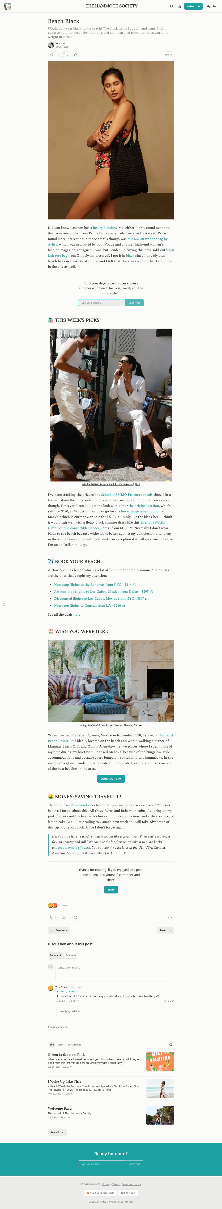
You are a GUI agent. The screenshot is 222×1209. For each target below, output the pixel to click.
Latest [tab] (61, 1044)
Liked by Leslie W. (67, 991)
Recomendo (80, 805)
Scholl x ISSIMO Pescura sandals (127, 494)
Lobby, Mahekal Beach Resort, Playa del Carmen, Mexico (111, 725)
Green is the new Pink (66, 1054)
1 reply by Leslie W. (69, 1011)
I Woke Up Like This (64, 1081)
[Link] (43, 320)
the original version (144, 505)
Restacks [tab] (71, 955)
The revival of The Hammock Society (69, 1113)
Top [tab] (52, 1044)
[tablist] (63, 955)
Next (163, 930)
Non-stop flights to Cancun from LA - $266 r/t (89, 605)
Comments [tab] (56, 955)
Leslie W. (61, 43)
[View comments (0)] (81, 1071)
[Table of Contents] (3, 604)
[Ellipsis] (172, 987)
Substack (94, 1201)
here (77, 614)
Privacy (106, 1184)
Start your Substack (102, 1193)
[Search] (171, 6)
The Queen (62, 987)
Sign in (211, 6)
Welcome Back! (60, 1108)
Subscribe (193, 6)
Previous (61, 930)
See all (55, 1132)
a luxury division (102, 227)
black (130, 255)
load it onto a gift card (74, 847)
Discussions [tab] (74, 1044)
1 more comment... (58, 1027)
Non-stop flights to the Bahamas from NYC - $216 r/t (95, 584)
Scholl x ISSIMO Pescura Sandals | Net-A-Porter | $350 (111, 485)
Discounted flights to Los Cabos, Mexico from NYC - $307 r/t (101, 598)
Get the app (128, 1193)
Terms (116, 1184)
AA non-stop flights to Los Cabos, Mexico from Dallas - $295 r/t (103, 591)
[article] (111, 1063)
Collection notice (131, 1184)
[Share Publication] (179, 6)
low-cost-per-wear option (141, 511)
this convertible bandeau (82, 528)
